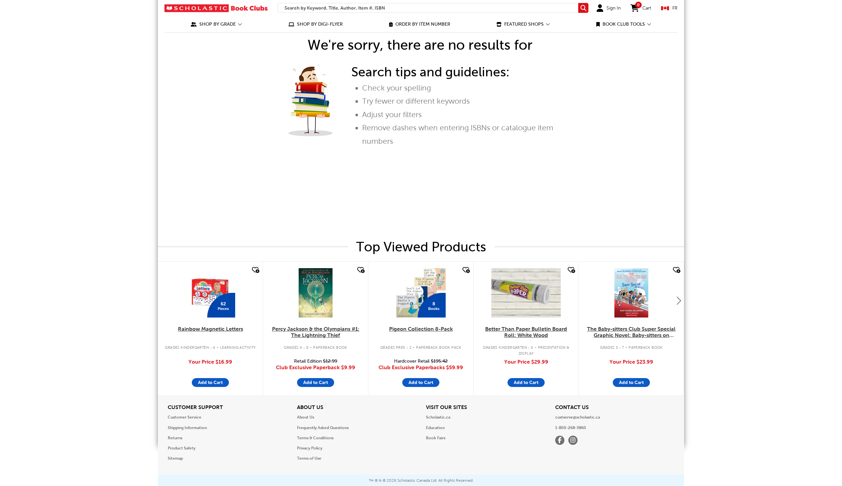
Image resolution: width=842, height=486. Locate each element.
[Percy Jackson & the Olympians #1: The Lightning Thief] (315, 293)
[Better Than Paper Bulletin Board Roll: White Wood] (525, 293)
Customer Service (184, 417)
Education (435, 427)
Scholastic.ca (438, 417)
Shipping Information (187, 427)
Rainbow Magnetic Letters (210, 329)
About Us (305, 417)
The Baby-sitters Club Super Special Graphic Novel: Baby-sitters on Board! (631, 332)
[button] (216, 24)
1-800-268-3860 (570, 427)
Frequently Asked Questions (323, 427)
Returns (175, 438)
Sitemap (175, 458)
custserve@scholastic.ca (577, 417)
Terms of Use (309, 458)
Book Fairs (435, 438)
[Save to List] (255, 270)
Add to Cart (210, 382)
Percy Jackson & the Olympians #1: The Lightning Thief (315, 332)
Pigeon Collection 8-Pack (421, 329)
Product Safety (181, 448)
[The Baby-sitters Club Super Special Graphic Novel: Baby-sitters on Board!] (631, 293)
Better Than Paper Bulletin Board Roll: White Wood (526, 332)
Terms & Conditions (315, 438)
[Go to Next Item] (678, 300)
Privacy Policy (309, 448)
